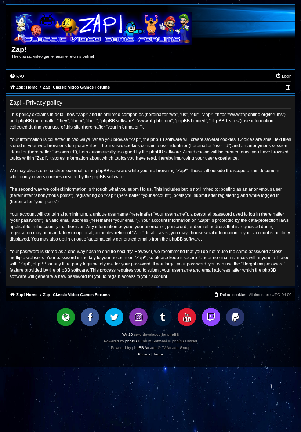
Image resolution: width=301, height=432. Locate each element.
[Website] (66, 317)
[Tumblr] (162, 317)
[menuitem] (17, 76)
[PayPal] (235, 317)
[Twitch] (211, 317)
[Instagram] (138, 317)
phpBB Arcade (144, 348)
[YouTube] (187, 317)
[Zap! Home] (101, 28)
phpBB (131, 341)
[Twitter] (114, 317)
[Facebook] (90, 317)
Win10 (127, 334)
